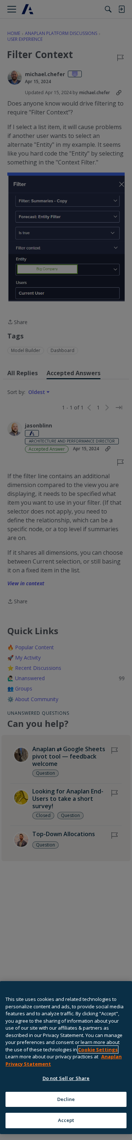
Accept (66, 1120)
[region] (66, 1057)
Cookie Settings (98, 1049)
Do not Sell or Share (66, 1078)
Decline (66, 1099)
